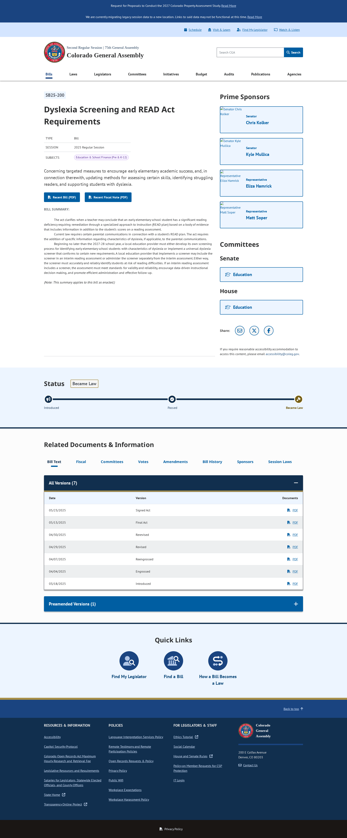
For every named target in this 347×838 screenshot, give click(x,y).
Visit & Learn (221, 30)
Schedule (195, 30)
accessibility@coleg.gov (282, 354)
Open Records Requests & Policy (131, 761)
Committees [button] (137, 74)
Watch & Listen (289, 30)
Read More (228, 6)
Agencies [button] (294, 74)
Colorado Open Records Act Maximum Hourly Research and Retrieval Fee (70, 758)
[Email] (240, 330)
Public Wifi (116, 780)
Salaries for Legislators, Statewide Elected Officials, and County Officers (72, 782)
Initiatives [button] (171, 74)
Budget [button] (201, 74)
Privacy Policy (118, 771)
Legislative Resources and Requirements (71, 771)
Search (295, 52)
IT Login (179, 780)
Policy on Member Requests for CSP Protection (198, 768)
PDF (295, 510)
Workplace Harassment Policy (129, 799)
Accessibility (52, 737)
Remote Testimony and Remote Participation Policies (130, 749)
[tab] (54, 462)
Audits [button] (229, 74)
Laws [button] (73, 74)
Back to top (291, 709)
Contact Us (250, 765)
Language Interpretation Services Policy (136, 737)
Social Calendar (184, 747)
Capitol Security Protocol (61, 747)
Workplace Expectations (125, 790)
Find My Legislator (254, 30)
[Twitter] (254, 330)
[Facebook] (269, 330)
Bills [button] (49, 74)
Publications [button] (260, 74)
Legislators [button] (102, 74)
